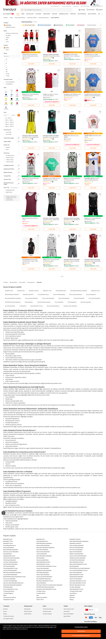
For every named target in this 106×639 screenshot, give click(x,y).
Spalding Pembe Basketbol (43, 570)
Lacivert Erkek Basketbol (10, 570)
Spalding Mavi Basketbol (76, 576)
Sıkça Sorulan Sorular (69, 609)
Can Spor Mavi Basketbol (10, 581)
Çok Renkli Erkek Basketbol (77, 560)
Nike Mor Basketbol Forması (77, 585)
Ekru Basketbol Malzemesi (43, 579)
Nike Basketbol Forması (43, 564)
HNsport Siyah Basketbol (76, 554)
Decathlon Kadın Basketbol (70, 306)
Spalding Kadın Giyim (9, 556)
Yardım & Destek (85, 6)
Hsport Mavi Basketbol (76, 572)
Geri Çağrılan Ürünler (8, 619)
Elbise (5, 595)
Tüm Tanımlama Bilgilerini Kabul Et (81, 635)
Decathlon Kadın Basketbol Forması (46, 589)
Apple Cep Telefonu (41, 597)
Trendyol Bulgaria (8, 593)
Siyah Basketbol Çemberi (43, 562)
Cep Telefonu (73, 593)
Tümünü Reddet (81, 631)
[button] (11, 22)
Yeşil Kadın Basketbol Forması (78, 581)
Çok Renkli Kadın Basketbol (44, 302)
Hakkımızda (76, 6)
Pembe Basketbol (72, 302)
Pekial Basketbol (8, 587)
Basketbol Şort (21, 290)
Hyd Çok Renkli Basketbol (10, 564)
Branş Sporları (31, 282)
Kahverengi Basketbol (42, 560)
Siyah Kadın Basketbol (64, 298)
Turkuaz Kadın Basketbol (48, 298)
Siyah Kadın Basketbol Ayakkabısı (12, 585)
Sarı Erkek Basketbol (9, 566)
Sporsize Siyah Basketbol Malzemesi (13, 583)
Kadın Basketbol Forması (36, 306)
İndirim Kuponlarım (55, 6)
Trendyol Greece (41, 591)
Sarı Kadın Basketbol (10, 306)
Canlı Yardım (66, 611)
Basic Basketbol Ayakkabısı (10, 549)
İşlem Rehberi (67, 616)
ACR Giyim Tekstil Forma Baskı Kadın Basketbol (49, 585)
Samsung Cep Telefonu (9, 597)
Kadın (11, 17)
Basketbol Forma (95, 290)
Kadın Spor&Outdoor (20, 17)
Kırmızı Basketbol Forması (10, 589)
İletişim (5, 614)
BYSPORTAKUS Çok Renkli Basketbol (80, 568)
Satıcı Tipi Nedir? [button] (14, 187)
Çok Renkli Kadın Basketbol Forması (46, 566)
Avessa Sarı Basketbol (9, 579)
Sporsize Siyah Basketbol (53, 306)
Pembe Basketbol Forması (10, 568)
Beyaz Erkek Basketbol (76, 551)
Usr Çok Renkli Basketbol (10, 574)
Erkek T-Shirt (40, 599)
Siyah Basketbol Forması (76, 589)
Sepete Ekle (31, 64)
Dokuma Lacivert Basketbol (10, 551)
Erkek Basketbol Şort (61, 290)
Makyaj (71, 599)
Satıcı (44, 606)
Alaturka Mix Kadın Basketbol (11, 558)
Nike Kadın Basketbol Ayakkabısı (12, 572)
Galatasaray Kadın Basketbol (77, 558)
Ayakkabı (72, 595)
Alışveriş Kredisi (28, 611)
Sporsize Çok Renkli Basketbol (78, 556)
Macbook (72, 597)
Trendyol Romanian (8, 591)
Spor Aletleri (22, 282)
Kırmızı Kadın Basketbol (94, 298)
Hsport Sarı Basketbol (76, 579)
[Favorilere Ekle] (38, 30)
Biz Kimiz (5, 609)
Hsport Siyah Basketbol (42, 574)
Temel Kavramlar (47, 611)
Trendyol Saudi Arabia (76, 591)
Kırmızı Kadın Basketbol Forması (79, 570)
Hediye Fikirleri (27, 614)
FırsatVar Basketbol (75, 587)
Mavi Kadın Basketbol (79, 298)
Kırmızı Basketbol (59, 302)
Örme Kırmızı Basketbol (76, 549)
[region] (53, 631)
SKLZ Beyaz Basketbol (42, 572)
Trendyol (5, 17)
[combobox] (94, 25)
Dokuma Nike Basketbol (59, 294)
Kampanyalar (27, 609)
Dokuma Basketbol (91, 294)
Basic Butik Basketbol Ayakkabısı (13, 298)
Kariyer (5, 611)
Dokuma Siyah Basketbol (31, 298)
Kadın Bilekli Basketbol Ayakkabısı (78, 290)
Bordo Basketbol (74, 566)
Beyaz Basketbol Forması (76, 574)
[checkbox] (6, 91)
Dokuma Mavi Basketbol (43, 551)
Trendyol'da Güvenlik (8, 616)
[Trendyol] (9, 9)
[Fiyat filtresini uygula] (19, 115)
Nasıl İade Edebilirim (69, 614)
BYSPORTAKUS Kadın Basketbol (12, 302)
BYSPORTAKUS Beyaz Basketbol (45, 587)
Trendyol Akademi (47, 614)
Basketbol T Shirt (47, 290)
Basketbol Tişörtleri (34, 290)
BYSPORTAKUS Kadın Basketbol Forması (14, 576)
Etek (37, 595)
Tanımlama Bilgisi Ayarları (81, 627)
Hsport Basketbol (41, 583)
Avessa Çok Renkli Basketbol (44, 576)
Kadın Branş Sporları (44, 17)
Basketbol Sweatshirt (28, 294)
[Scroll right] (101, 13)
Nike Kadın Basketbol (86, 302)
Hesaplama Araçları (8, 599)
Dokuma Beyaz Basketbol (75, 294)
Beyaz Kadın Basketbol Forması (78, 564)
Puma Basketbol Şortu (43, 294)
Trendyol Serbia (40, 593)
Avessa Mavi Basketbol (42, 568)
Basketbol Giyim (9, 290)
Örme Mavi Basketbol (42, 549)
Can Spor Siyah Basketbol (10, 562)
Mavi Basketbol (7, 554)
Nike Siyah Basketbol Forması (78, 583)
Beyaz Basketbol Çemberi (77, 562)
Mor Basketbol (40, 558)
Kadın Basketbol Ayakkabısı (44, 556)
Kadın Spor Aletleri (32, 17)
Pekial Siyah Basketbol (9, 560)
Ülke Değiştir (88, 606)
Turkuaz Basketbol (41, 554)
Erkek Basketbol (29, 302)
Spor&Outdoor (13, 282)
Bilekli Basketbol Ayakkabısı (12, 294)
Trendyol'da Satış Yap (66, 6)
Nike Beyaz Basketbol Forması (44, 581)
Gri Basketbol (22, 306)
